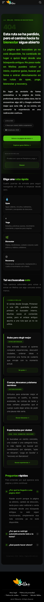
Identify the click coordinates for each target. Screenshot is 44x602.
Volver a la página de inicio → (22, 138)
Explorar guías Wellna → (22, 145)
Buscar (22, 165)
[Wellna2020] (11, 2)
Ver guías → (23, 370)
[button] (4, 2)
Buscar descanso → (22, 418)
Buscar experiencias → (22, 462)
